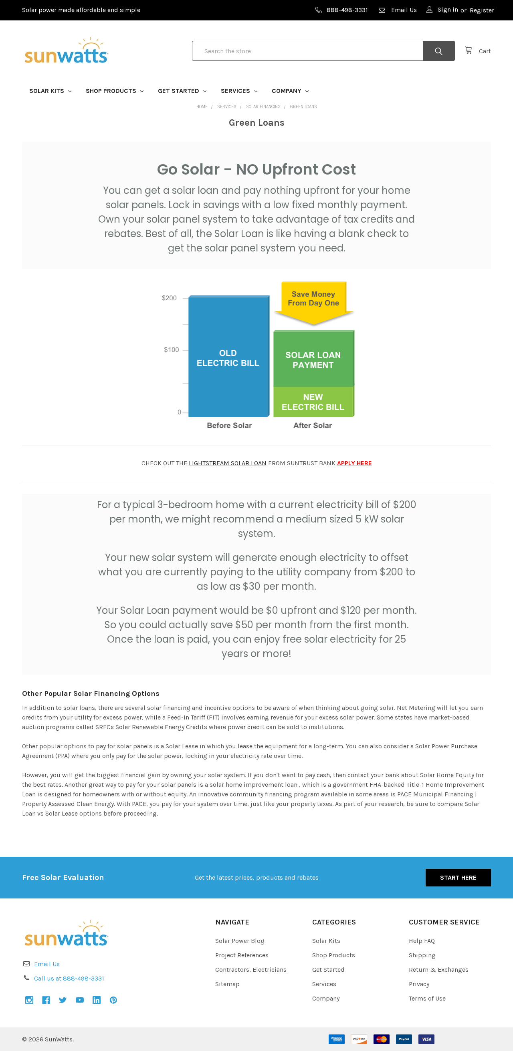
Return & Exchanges (439, 969)
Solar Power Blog (240, 940)
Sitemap (227, 984)
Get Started (179, 90)
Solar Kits (47, 90)
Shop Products (112, 90)
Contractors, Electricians (251, 969)
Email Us (404, 10)
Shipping (422, 955)
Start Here (458, 877)
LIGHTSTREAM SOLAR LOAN (228, 463)
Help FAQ (422, 940)
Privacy (419, 984)
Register (482, 10)
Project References (242, 955)
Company (287, 90)
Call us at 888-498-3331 (69, 978)
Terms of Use (427, 998)
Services (236, 90)
